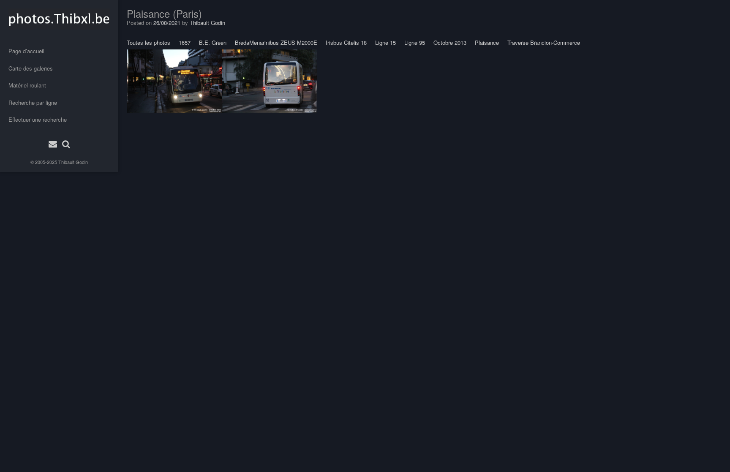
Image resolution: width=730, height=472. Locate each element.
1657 (185, 42)
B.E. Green (212, 42)
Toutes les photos (148, 42)
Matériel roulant (27, 85)
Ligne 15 (385, 42)
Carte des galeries (30, 68)
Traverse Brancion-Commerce (543, 42)
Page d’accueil (26, 51)
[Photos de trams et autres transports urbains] (59, 19)
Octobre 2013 (449, 42)
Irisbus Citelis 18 (346, 42)
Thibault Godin (73, 161)
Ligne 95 (414, 42)
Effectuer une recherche (37, 119)
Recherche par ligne (32, 102)
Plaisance (487, 42)
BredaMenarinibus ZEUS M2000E (276, 42)
